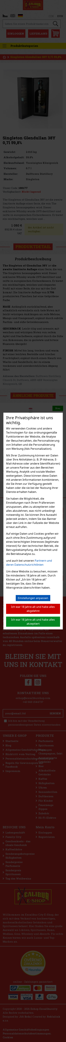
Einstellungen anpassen (33, 598)
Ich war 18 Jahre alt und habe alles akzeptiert (33, 622)
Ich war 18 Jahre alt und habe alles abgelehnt (33, 609)
